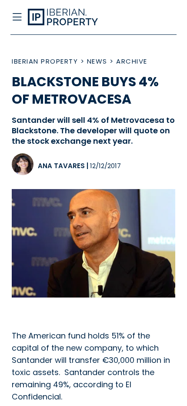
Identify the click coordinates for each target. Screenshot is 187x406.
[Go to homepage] (74, 17)
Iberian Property (45, 61)
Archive (131, 61)
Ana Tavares (61, 165)
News (97, 61)
